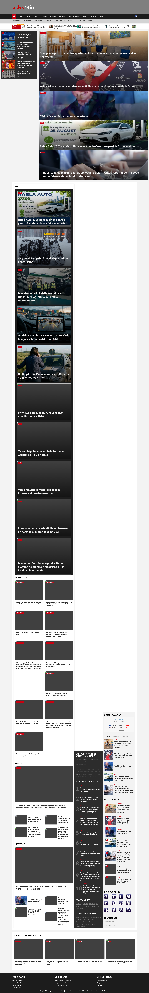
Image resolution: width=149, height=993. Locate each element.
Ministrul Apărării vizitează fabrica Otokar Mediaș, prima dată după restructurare (39, 297)
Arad (77, 917)
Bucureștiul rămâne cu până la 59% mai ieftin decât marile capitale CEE (89, 799)
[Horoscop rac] (128, 896)
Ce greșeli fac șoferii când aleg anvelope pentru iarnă (124, 881)
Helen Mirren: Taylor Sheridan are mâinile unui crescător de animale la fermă (87, 86)
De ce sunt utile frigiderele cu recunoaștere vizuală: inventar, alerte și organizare (58, 664)
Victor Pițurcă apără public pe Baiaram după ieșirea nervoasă (36, 26)
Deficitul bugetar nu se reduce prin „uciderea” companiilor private (24, 36)
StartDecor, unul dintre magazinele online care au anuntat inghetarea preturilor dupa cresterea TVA (91, 889)
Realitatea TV (81, 908)
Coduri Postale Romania (19, 983)
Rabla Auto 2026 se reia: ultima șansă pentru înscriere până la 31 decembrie (87, 146)
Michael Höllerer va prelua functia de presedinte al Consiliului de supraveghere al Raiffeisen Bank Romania (64, 833)
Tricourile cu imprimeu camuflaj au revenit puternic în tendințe (119, 26)
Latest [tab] (108, 736)
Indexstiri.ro (77, 991)
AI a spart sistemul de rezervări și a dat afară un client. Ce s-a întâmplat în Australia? (59, 604)
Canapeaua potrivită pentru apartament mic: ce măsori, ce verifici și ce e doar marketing (122, 744)
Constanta (79, 922)
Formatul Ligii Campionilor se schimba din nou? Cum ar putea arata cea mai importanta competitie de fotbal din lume (90, 864)
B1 (97, 903)
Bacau (82, 917)
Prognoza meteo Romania (62, 983)
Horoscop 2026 (49, 20)
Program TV (71, 20)
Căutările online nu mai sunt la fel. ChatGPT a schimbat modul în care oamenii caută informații (57, 634)
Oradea (78, 924)
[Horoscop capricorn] (114, 909)
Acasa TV (78, 903)
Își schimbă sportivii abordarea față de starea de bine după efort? (92, 26)
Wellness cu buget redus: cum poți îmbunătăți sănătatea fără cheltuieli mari (124, 869)
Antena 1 (85, 903)
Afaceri (29, 16)
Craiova (85, 922)
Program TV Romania (61, 985)
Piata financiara (73, 16)
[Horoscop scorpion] (128, 903)
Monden (62, 16)
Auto (36, 16)
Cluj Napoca (91, 919)
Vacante (102, 16)
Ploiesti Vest (85, 924)
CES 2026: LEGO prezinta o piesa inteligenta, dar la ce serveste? (56, 694)
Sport (84, 16)
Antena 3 (92, 903)
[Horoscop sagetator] (106, 909)
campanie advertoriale (89, 759)
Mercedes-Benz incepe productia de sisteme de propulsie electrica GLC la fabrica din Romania (41, 567)
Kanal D (78, 906)
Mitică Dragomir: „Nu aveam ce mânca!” (65, 116)
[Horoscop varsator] (121, 909)
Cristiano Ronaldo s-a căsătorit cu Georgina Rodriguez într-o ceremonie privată (65, 26)
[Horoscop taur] (114, 896)
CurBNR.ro (121, 729)
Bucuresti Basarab (95, 917)
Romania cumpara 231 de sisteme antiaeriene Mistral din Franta (90, 853)
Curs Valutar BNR (17, 980)
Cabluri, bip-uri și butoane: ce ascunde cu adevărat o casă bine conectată (28, 603)
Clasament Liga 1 (17, 20)
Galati (91, 922)
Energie (44, 16)
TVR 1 (88, 908)
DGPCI (78, 774)
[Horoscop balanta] (121, 903)
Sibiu (91, 924)
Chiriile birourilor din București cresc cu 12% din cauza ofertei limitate (64, 819)
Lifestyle (53, 16)
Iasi (95, 922)
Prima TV (93, 906)
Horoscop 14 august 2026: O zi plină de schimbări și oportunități (34, 911)
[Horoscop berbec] (106, 896)
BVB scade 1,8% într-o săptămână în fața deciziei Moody (34, 819)
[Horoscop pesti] (128, 909)
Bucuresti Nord (81, 919)
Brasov (87, 917)
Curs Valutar (27, 20)
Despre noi (100, 983)
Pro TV (99, 906)
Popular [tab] (116, 736)
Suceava (96, 924)
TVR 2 (92, 908)
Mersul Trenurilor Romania (63, 980)
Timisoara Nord (80, 926)
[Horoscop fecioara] (114, 903)
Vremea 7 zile (81, 20)
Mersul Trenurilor (60, 20)
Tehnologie (92, 16)
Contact (90, 20)
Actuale (21, 16)
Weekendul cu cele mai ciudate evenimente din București (64, 900)
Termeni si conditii (102, 980)
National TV (85, 906)
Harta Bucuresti (109, 921)
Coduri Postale (38, 20)
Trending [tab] (125, 736)
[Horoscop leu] (106, 903)
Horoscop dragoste (110, 925)
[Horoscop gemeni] (121, 896)
